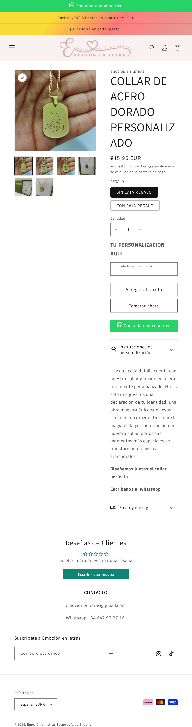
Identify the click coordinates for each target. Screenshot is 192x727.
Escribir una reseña (96, 574)
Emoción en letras (41, 724)
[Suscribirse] (111, 653)
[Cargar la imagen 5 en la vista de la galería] (23, 187)
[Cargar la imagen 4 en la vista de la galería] (87, 166)
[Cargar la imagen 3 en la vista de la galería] (66, 166)
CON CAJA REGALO (135, 206)
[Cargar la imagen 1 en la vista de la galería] (23, 166)
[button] (12, 47)
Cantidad (118, 218)
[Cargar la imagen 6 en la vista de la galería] (45, 187)
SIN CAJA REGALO (134, 192)
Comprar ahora (144, 305)
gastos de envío (161, 166)
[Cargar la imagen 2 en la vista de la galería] (45, 166)
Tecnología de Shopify (74, 724)
